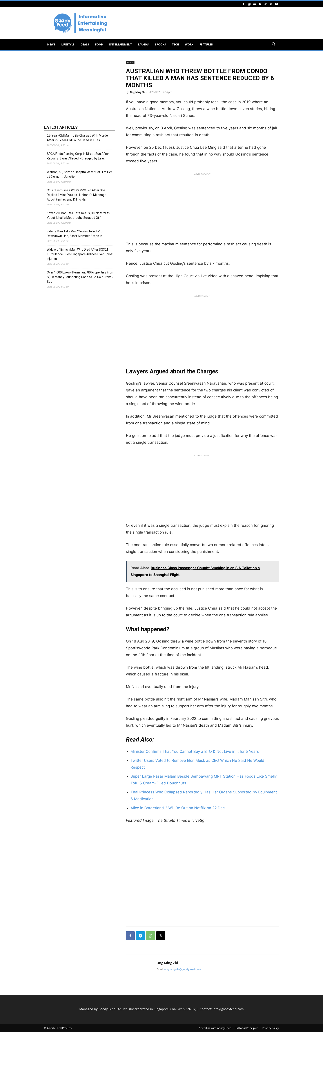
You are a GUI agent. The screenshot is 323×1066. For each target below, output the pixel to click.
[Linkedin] (254, 4)
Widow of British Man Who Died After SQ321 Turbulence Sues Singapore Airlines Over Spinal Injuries (80, 254)
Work (189, 44)
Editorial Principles (247, 1028)
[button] (273, 45)
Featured (206, 44)
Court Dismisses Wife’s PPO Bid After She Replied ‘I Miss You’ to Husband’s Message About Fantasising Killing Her (76, 194)
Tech (175, 44)
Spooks (160, 44)
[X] (271, 4)
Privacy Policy (270, 1028)
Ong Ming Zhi (137, 92)
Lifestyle (67, 44)
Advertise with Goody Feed (215, 1028)
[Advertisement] (199, 23)
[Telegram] (260, 4)
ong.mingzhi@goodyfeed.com (182, 969)
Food (99, 44)
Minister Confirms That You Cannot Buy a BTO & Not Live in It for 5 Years (195, 751)
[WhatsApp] (150, 935)
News (51, 44)
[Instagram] (249, 4)
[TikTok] (265, 4)
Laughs (143, 44)
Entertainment (120, 44)
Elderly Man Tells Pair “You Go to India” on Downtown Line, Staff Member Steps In (75, 234)
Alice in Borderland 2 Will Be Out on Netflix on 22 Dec (178, 808)
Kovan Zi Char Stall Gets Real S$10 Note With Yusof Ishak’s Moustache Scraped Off (78, 215)
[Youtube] (276, 4)
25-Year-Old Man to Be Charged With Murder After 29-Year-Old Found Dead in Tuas (78, 138)
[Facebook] (243, 4)
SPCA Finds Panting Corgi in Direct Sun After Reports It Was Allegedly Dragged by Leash (78, 156)
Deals (85, 44)
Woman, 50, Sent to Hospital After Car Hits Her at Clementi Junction (79, 174)
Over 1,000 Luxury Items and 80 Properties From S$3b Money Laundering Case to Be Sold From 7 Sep (80, 277)
